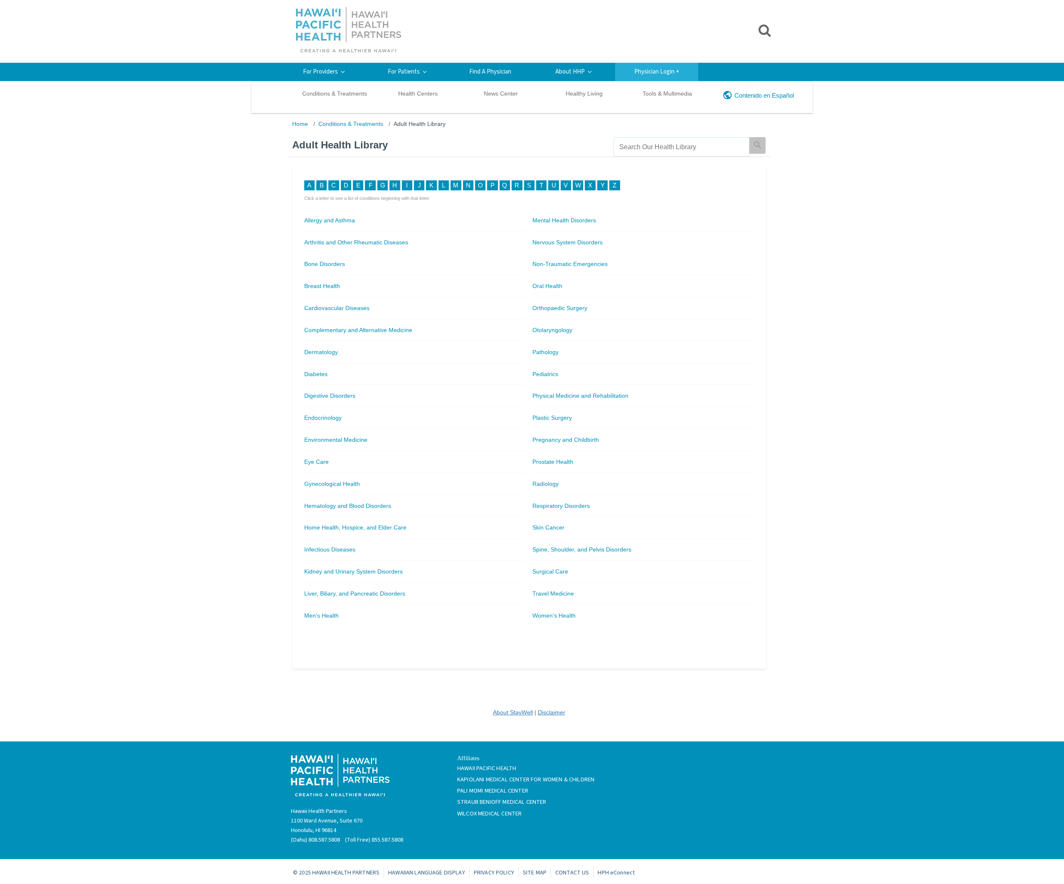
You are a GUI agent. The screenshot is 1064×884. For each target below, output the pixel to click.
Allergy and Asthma (329, 220)
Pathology (545, 352)
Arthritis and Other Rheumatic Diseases (356, 242)
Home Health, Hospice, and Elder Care (355, 527)
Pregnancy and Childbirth (565, 439)
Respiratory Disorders (561, 505)
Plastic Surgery (552, 417)
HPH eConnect (616, 872)
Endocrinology (323, 417)
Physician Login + (656, 71)
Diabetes (316, 374)
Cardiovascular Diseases (336, 308)
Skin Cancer (548, 527)
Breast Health (322, 286)
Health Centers (418, 93)
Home (300, 124)
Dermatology (321, 352)
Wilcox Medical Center (489, 813)
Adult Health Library (420, 124)
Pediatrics (545, 374)
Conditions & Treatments (334, 93)
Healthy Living (584, 93)
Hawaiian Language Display (426, 872)
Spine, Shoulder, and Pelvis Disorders (581, 549)
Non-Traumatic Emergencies (570, 264)
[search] (681, 147)
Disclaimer (551, 712)
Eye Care (316, 461)
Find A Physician (490, 71)
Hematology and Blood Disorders (347, 505)
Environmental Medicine (335, 439)
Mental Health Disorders (564, 220)
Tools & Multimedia (667, 93)
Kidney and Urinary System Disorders (353, 571)
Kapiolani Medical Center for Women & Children (525, 779)
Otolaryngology (552, 330)
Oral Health (547, 286)
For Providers (320, 71)
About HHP (570, 71)
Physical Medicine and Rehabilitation (580, 395)
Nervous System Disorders (567, 242)
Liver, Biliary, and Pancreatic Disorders (354, 593)
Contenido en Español (764, 95)
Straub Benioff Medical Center (502, 802)
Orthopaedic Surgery (559, 308)
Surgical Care (550, 571)
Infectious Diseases (329, 549)
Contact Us (572, 872)
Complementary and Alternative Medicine (358, 330)
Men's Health (321, 615)
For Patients (404, 71)
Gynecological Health (332, 483)
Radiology (545, 483)
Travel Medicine (553, 593)
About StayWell (513, 712)
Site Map (535, 872)
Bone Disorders (324, 264)
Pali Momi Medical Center (492, 790)
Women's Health (554, 615)
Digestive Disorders (329, 395)
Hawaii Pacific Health (486, 768)
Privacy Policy (494, 872)
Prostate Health (552, 461)
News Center (501, 93)
